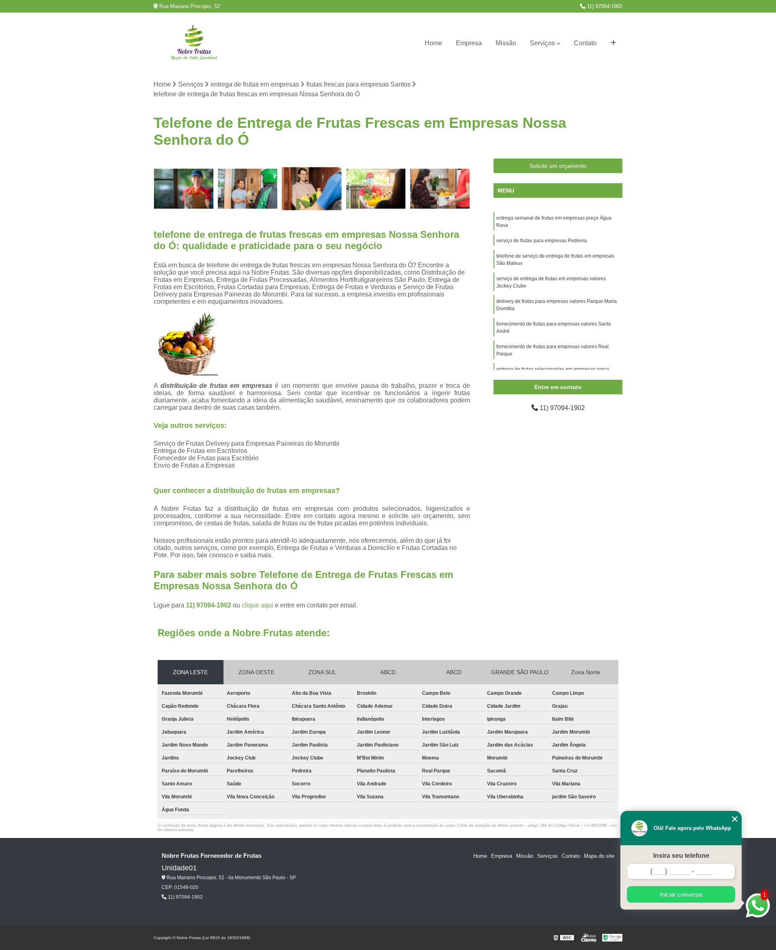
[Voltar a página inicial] (194, 43)
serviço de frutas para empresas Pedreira (541, 240)
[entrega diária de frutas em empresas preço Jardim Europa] (248, 189)
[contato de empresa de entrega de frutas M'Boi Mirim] (440, 189)
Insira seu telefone (681, 855)
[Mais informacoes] (613, 43)
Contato (585, 43)
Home (433, 43)
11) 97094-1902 (603, 6)
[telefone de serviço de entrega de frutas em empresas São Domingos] (376, 189)
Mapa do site (599, 856)
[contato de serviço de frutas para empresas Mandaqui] (312, 189)
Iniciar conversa (681, 894)
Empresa (469, 43)
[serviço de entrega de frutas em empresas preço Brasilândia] (184, 189)
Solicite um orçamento (557, 166)
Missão (506, 43)
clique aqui (257, 605)
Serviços (542, 43)
